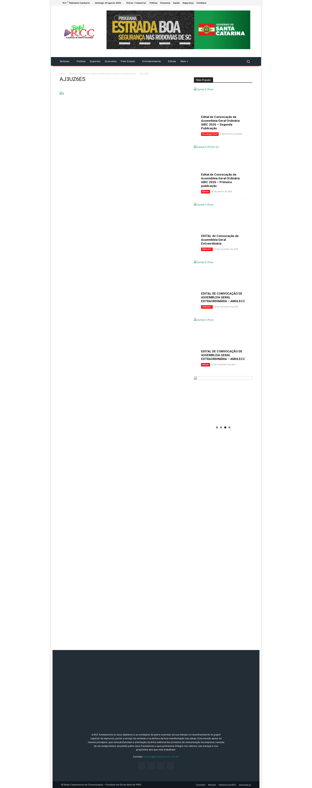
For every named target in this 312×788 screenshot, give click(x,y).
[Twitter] (246, 3)
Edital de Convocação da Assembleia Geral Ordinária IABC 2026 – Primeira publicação (220, 180)
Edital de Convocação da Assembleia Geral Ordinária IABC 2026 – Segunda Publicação (220, 122)
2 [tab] (221, 427)
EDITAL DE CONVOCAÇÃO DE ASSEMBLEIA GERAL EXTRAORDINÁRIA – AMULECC (223, 297)
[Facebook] (237, 3)
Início (62, 73)
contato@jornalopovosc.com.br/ (161, 756)
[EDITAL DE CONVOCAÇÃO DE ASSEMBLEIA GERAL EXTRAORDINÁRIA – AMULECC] (223, 281)
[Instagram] (241, 3)
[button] (248, 61)
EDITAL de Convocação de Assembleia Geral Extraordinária (220, 239)
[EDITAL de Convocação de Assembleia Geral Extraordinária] (223, 224)
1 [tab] (217, 427)
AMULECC (207, 249)
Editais (205, 191)
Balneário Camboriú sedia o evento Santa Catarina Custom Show (102, 73)
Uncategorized (210, 133)
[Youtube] (250, 3)
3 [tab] (225, 427)
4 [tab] (229, 427)
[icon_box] (209, 3)
